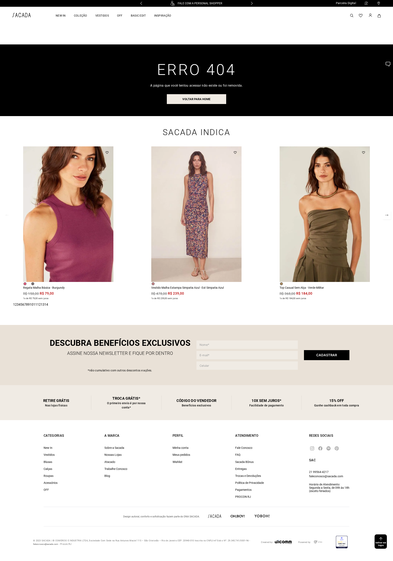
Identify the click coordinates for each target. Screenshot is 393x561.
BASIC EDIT (138, 15)
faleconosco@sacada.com (326, 476)
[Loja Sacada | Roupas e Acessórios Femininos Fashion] (21, 16)
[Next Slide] (252, 3)
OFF (120, 15)
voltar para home (196, 99)
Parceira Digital (346, 3)
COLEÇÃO (80, 15)
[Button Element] (370, 15)
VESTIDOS (102, 15)
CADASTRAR (326, 355)
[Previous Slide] (141, 3)
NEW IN (61, 15)
